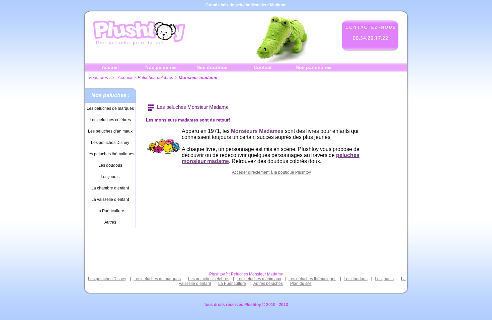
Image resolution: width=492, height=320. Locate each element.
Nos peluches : (110, 95)
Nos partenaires (314, 67)
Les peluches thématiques (110, 154)
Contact (263, 67)
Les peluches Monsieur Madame (193, 107)
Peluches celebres (155, 77)
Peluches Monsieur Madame (257, 274)
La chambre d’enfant (110, 188)
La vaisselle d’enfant (110, 199)
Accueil (110, 67)
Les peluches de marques (110, 108)
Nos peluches (161, 67)
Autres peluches (268, 283)
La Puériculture (110, 211)
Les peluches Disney (110, 142)
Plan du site (301, 283)
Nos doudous (212, 67)
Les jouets (110, 176)
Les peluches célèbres (110, 119)
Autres (110, 222)
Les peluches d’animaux (110, 131)
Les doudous (110, 165)
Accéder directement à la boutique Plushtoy (271, 172)
